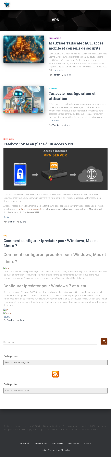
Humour (87, 443)
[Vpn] (6, 268)
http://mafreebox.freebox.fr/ (29, 209)
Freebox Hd (8, 139)
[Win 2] (7, 313)
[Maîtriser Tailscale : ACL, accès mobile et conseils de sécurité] (23, 49)
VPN (5, 236)
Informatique (55, 38)
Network (53, 89)
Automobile (57, 443)
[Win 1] (7, 310)
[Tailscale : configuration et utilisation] (23, 99)
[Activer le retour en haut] (105, 451)
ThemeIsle (65, 450)
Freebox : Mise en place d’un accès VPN (38, 144)
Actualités (25, 443)
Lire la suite (58, 70)
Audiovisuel (73, 443)
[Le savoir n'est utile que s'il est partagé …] (8, 5)
